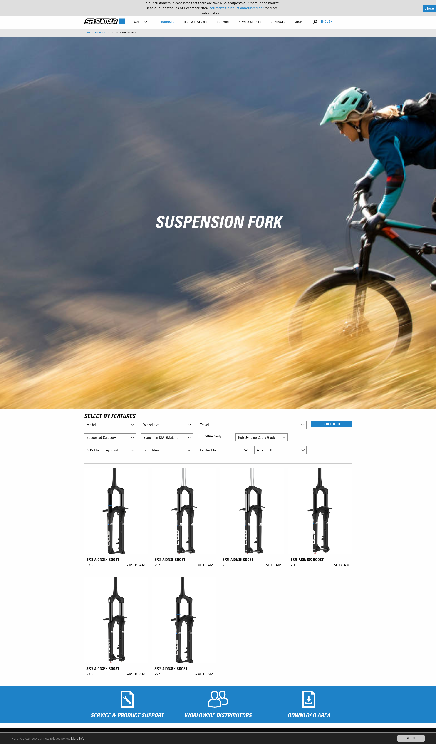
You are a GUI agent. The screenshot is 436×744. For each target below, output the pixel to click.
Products (101, 32)
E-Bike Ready (212, 436)
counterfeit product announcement (237, 8)
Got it (411, 738)
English (326, 21)
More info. (78, 738)
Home (87, 32)
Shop (298, 22)
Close (429, 8)
